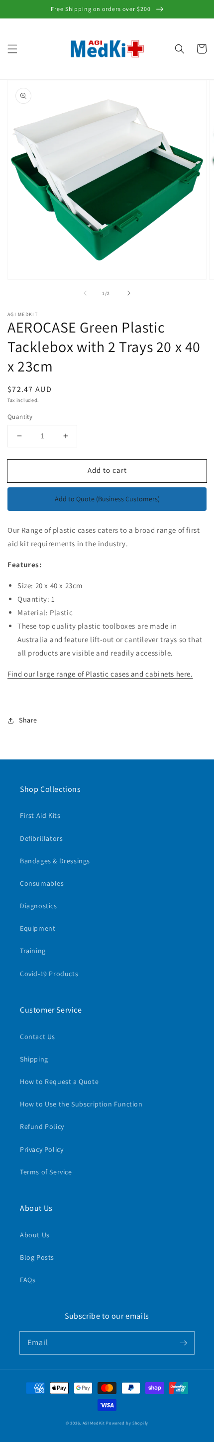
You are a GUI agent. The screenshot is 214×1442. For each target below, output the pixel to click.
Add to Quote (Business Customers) (107, 498)
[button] (12, 49)
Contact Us (37, 1036)
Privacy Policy (41, 1149)
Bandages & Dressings (55, 860)
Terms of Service (46, 1171)
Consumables (42, 883)
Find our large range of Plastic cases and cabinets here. (100, 674)
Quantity (19, 416)
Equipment (37, 928)
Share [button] (28, 720)
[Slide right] (129, 293)
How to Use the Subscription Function (81, 1103)
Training (33, 950)
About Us (35, 1234)
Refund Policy (42, 1126)
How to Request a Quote (59, 1081)
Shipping (34, 1059)
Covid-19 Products (49, 973)
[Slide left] (85, 293)
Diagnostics (38, 905)
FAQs (27, 1279)
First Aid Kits (40, 815)
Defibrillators (41, 838)
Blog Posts (37, 1257)
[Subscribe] (183, 1343)
